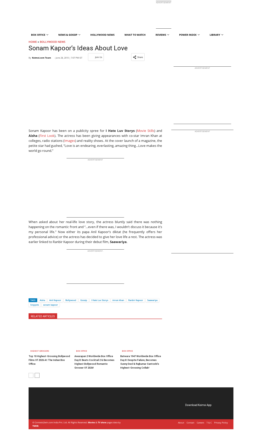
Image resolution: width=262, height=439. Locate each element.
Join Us (98, 57)
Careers (200, 422)
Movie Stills (145, 130)
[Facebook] (31, 293)
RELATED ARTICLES (43, 316)
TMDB (35, 425)
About (181, 422)
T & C (209, 422)
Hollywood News (102, 34)
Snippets (34, 304)
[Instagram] (43, 410)
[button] (138, 57)
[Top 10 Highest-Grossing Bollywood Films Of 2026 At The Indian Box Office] (49, 338)
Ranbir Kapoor (135, 300)
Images (69, 140)
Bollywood (70, 300)
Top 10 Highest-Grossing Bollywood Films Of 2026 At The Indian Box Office (49, 360)
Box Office (81, 351)
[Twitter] (38, 293)
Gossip (83, 300)
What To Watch (135, 34)
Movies (91, 422)
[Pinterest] (49, 410)
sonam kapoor (50, 304)
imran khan (118, 300)
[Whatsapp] (44, 293)
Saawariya (152, 300)
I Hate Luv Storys (99, 300)
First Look (47, 135)
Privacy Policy (221, 422)
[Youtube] (60, 410)
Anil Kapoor (55, 300)
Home (33, 42)
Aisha (42, 300)
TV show (102, 422)
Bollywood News (52, 42)
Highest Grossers (39, 351)
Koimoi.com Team (41, 57)
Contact (190, 422)
